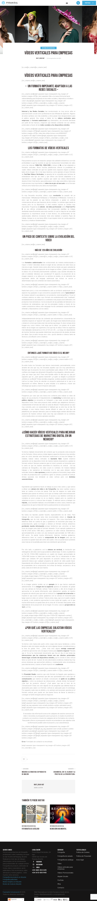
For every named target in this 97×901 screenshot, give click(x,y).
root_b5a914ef (39, 785)
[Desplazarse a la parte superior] (92, 898)
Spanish (14, 899)
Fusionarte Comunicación (11, 892)
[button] (66, 3)
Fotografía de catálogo (30, 829)
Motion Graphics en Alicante (12, 882)
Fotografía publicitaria (10, 879)
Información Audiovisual (48, 48)
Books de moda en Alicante (12, 884)
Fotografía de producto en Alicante (14, 877)
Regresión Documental (58, 829)
